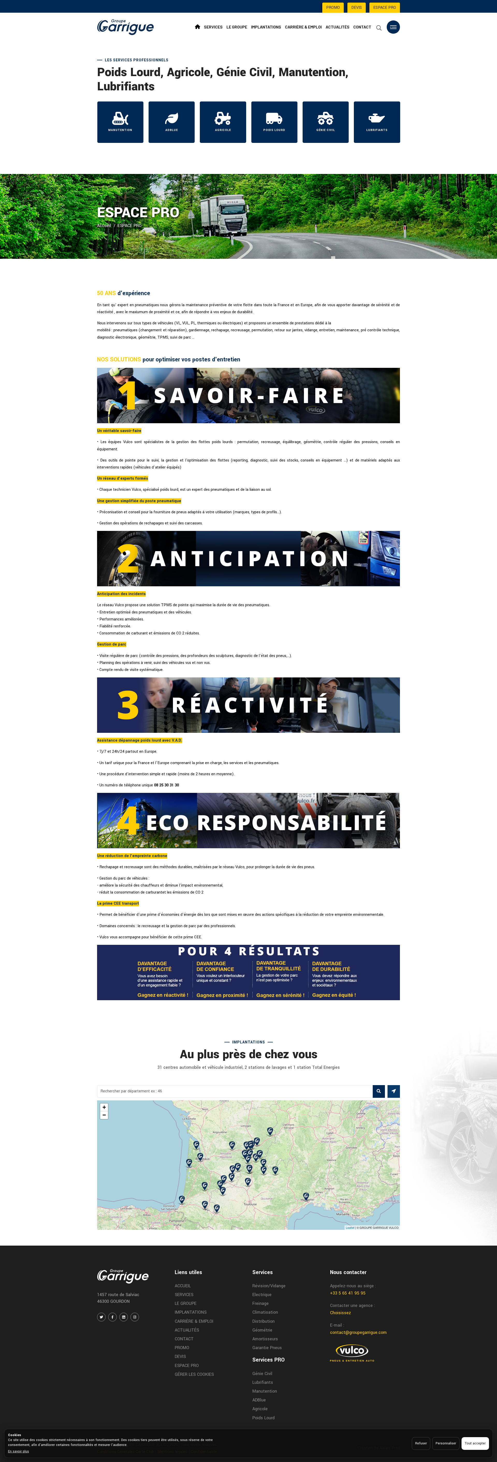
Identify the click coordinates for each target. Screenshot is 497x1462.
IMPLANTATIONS (266, 26)
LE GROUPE (236, 26)
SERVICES (213, 26)
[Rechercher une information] (379, 28)
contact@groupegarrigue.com (358, 1332)
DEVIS (356, 7)
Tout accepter (475, 1443)
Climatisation (265, 1312)
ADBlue (259, 1400)
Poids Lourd (263, 1418)
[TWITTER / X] (101, 1317)
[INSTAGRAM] (134, 1317)
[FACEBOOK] (112, 1317)
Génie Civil (262, 1374)
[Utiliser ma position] (394, 1091)
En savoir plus (18, 1451)
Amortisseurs (265, 1339)
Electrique (262, 1295)
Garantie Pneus (267, 1348)
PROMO (333, 7)
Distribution (263, 1321)
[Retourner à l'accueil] (125, 27)
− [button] (104, 1115)
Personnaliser (446, 1443)
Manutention (264, 1391)
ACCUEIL (183, 1286)
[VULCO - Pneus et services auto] (352, 1353)
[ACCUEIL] (197, 27)
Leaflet (350, 1227)
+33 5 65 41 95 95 (348, 1293)
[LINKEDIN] (123, 1317)
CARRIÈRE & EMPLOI (303, 26)
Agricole (260, 1409)
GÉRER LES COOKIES (194, 1374)
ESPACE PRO (384, 7)
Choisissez (340, 1313)
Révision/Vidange (269, 1286)
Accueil (104, 226)
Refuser (421, 1443)
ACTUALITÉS (337, 26)
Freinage (260, 1303)
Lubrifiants (262, 1382)
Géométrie (262, 1330)
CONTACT (362, 26)
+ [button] (104, 1107)
